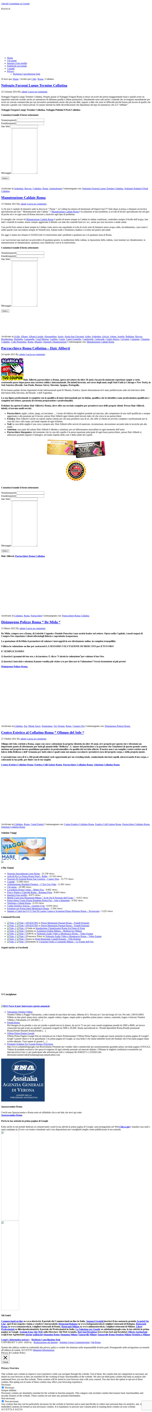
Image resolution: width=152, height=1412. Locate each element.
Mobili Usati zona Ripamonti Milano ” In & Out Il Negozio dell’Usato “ (41, 897)
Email (8, 123)
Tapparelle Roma (106, 1334)
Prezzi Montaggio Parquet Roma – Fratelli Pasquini (65, 923)
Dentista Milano (123, 1334)
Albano (24, 336)
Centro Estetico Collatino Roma (17, 764)
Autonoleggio (55, 188)
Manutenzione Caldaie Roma (23, 198)
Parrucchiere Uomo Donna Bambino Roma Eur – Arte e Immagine (38, 900)
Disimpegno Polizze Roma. (14, 666)
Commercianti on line (12, 1321)
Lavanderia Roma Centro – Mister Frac (25, 889)
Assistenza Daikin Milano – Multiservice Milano (59, 931)
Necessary (9, 1387)
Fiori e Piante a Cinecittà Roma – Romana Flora (29, 892)
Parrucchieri (36, 615)
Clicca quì (124, 1126)
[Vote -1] (11, 923)
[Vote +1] (22, 923)
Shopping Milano (69, 1334)
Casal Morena (42, 339)
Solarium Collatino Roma (107, 764)
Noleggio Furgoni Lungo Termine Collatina (34, 85)
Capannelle (29, 339)
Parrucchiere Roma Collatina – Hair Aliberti (35, 348)
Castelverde (87, 339)
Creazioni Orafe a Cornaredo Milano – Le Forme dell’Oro (66, 941)
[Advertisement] (76, 33)
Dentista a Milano (141, 1334)
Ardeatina (18, 188)
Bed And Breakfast (87, 1332)
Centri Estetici (37, 824)
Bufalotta (18, 339)
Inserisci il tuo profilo (17, 895)
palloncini (38, 1334)
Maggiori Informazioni (43, 1350)
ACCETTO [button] (27, 1350)
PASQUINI (32, 923)
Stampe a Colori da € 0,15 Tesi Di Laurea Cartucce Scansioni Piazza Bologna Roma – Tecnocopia (53, 911)
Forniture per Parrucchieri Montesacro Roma (28, 908)
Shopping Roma (51, 1334)
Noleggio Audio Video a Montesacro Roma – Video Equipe (65, 933)
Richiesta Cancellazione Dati (45, 1339)
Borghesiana (7, 339)
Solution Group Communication (75, 1342)
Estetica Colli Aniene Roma (48, 764)
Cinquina (145, 339)
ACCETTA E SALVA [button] (12, 1409)
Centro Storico (112, 339)
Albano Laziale (36, 336)
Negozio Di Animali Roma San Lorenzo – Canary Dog (33, 879)
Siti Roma (96, 1342)
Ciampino (135, 339)
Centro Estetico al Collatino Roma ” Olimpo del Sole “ (42, 732)
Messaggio (6, 173)
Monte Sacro (34, 726)
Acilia (17, 336)
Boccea (27, 188)
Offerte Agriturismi (137, 1332)
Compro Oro (79, 726)
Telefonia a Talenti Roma (19, 903)
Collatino (37, 188)
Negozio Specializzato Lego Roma (23, 873)
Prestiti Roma (13, 1022)
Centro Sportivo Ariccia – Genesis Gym (26, 906)
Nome (8, 120)
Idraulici (38, 342)
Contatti (11, 881)
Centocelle (99, 339)
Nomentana (47, 726)
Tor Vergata (59, 726)
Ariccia (105, 336)
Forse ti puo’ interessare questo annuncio (29, 1006)
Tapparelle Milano (87, 1334)
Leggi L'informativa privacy (15, 1339)
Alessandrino (50, 336)
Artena (113, 336)
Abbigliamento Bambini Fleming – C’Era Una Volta (31, 884)
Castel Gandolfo (73, 339)
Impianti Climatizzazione (55, 342)
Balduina (130, 336)
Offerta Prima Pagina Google (20, 1033)
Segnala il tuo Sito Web (31, 1332)
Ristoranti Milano (70, 1326)
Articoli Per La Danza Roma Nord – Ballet (27, 876)
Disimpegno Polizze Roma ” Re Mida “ (30, 622)
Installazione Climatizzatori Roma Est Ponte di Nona (60, 928)
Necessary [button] (6, 1384)
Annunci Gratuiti (95, 1321)
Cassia (62, 339)
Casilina (53, 339)
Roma (45, 188)
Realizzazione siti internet (46, 1342)
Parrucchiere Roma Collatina (30, 556)
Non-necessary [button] (8, 1398)
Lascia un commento (37, 91)
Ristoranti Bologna (67, 1324)
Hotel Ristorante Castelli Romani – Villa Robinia (58, 939)
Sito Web (5, 126)
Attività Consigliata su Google (15, 3)
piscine (29, 1334)
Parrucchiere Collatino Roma (78, 764)
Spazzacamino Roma (11, 1115)
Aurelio (120, 336)
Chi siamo (12, 887)
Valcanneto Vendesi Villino (20, 1012)
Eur (25, 726)
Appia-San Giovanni (74, 336)
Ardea (88, 336)
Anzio (60, 336)
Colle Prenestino (18, 342)
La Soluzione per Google (88, 1329)
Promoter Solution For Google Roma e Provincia (30, 1044)
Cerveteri (125, 339)
